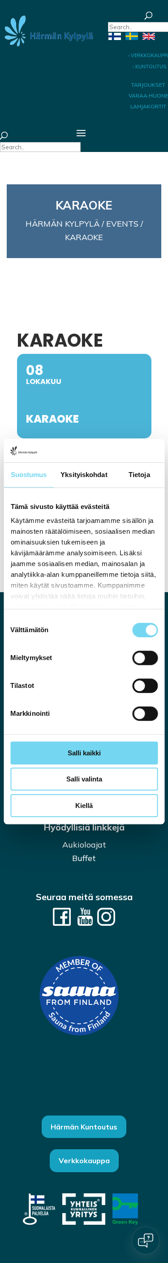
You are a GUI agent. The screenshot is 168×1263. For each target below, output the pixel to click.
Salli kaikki (84, 753)
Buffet (84, 858)
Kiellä (84, 805)
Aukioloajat (84, 844)
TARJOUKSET (148, 84)
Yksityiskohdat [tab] (83, 474)
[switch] (145, 658)
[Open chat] (145, 1240)
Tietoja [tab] (139, 474)
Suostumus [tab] (29, 474)
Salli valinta (84, 779)
